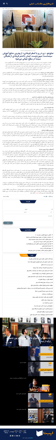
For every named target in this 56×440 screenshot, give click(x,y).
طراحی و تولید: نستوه (26, 438)
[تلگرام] (17, 436)
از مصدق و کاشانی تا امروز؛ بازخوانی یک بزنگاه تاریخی (42, 309)
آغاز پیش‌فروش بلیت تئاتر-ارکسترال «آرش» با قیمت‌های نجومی (40, 276)
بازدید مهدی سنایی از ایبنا (21, 409)
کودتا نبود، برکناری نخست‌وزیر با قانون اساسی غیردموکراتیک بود (38, 244)
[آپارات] (19, 436)
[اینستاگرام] (15, 436)
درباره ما (16, 431)
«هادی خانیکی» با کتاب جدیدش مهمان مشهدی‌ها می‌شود (40, 239)
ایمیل (26, 209)
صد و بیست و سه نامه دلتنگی (47, 265)
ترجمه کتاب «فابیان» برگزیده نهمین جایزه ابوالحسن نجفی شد (41, 259)
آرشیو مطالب (24, 431)
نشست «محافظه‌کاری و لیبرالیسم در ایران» (18, 378)
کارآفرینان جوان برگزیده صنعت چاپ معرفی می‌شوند (42, 297)
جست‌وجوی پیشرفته (6, 431)
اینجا (37, 193)
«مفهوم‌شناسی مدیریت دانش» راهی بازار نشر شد (43, 306)
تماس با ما (20, 431)
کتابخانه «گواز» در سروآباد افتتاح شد (45, 279)
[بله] (13, 436)
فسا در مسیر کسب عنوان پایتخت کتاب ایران (44, 282)
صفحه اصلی (51, 8)
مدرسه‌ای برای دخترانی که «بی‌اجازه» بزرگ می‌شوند (43, 268)
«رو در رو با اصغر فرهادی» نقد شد (28, 50)
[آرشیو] (10, 436)
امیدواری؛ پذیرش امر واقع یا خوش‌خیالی (45, 312)
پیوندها (12, 432)
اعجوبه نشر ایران (23, 362)
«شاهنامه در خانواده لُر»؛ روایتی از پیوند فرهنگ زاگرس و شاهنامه (38, 237)
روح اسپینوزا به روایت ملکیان (47, 300)
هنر (47, 8)
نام (52, 209)
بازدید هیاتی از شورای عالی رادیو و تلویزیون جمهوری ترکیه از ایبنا (40, 262)
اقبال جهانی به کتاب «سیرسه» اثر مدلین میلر (42, 241)
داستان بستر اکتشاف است (48, 303)
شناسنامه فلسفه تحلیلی (46, 246)
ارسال (8, 223)
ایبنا (41, 4)
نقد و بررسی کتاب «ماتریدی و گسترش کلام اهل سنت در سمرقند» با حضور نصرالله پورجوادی (35, 288)
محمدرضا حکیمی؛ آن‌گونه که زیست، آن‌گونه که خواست (42, 273)
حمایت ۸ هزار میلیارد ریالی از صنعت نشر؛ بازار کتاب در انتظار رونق (40, 270)
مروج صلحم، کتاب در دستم (45, 248)
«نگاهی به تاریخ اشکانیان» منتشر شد (44, 235)
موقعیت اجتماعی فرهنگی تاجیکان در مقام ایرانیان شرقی (42, 285)
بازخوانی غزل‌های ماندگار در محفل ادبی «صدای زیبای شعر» (39, 250)
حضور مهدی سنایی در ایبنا (21, 393)
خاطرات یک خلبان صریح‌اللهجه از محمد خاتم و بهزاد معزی (41, 314)
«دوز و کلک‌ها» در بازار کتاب (47, 294)
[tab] (32, 255)
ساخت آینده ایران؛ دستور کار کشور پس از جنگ (44, 291)
